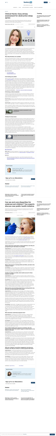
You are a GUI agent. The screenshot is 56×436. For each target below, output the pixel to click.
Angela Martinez (12, 365)
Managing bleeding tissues (11, 73)
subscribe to (29, 152)
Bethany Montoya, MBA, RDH (9, 24)
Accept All (52, 434)
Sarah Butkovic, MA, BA (9, 212)
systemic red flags (10, 79)
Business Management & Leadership (27, 7)
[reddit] (21, 215)
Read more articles (22, 152)
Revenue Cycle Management (38, 7)
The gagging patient (10, 72)
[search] (7, 2)
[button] (5, 2)
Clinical (20, 7)
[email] (22, 215)
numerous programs (27, 237)
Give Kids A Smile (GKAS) (22, 239)
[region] (28, 434)
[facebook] (17, 215)
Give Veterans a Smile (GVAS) (19, 255)
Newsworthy (15, 7)
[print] (34, 215)
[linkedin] (18, 215)
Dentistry (6, 11)
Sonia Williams (21, 365)
